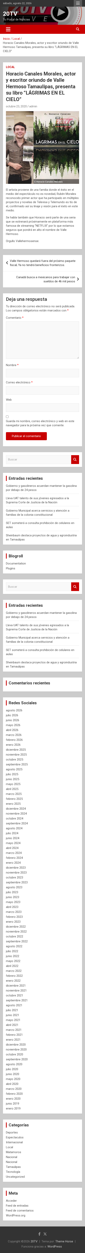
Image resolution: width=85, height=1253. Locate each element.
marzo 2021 (14, 1030)
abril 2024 (12, 848)
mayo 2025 (13, 784)
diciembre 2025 (16, 749)
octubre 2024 (14, 818)
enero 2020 (13, 1098)
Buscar (75, 459)
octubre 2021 (14, 995)
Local (10, 67)
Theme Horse (64, 1241)
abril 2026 (12, 730)
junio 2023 (12, 897)
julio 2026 (12, 715)
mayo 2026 (13, 725)
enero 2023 (13, 921)
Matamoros (13, 1152)
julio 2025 (12, 774)
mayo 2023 (13, 902)
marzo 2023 (14, 912)
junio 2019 (12, 1103)
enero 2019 (13, 1108)
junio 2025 (12, 779)
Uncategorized (15, 1176)
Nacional (11, 1157)
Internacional (14, 1142)
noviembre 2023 (16, 872)
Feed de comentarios (20, 1210)
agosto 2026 (14, 710)
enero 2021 (13, 1039)
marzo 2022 (14, 971)
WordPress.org (15, 1215)
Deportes (12, 1132)
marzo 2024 (14, 853)
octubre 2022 (14, 936)
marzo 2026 (14, 735)
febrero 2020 (14, 1094)
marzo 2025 (14, 794)
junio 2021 (12, 1015)
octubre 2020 (14, 1054)
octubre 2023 (14, 877)
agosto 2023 (14, 887)
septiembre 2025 (17, 764)
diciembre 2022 (16, 926)
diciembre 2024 (16, 808)
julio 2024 (12, 833)
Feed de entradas (17, 1205)
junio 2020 (12, 1074)
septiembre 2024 (17, 823)
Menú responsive (78, 3)
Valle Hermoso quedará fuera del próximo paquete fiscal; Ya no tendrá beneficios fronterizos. (43, 263)
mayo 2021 (13, 1020)
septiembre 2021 (17, 1000)
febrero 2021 (14, 1035)
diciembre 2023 (16, 867)
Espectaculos (15, 1137)
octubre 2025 (14, 759)
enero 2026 (13, 745)
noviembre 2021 (16, 990)
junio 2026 (12, 720)
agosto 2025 (14, 769)
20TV (10, 13)
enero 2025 (13, 804)
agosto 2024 (14, 828)
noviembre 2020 (16, 1049)
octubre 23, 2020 (16, 106)
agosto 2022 (14, 946)
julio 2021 (12, 1010)
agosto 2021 (14, 1005)
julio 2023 (12, 892)
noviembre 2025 (16, 754)
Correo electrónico (19, 382)
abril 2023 (12, 907)
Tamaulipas (13, 1167)
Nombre (12, 365)
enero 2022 (13, 980)
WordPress (54, 1246)
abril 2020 (12, 1084)
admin (33, 106)
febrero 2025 (14, 799)
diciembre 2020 (16, 1044)
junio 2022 (12, 956)
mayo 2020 (13, 1079)
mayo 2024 (13, 843)
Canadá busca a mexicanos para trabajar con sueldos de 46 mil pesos (45, 279)
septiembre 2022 (17, 941)
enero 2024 (13, 862)
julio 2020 (12, 1069)
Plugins (10, 568)
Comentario (15, 317)
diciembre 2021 (16, 985)
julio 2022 (12, 951)
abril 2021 (12, 1025)
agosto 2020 (14, 1064)
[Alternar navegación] (8, 29)
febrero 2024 (14, 858)
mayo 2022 (13, 961)
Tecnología (13, 1172)
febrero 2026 (14, 740)
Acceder (11, 1200)
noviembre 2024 (16, 813)
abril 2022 (12, 966)
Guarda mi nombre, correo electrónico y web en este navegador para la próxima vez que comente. (40, 423)
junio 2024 (12, 838)
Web (9, 399)
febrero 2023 (14, 917)
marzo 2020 (14, 1089)
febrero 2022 (14, 976)
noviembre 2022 (16, 931)
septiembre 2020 (17, 1059)
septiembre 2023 (17, 882)
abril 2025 (12, 789)
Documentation (16, 563)
